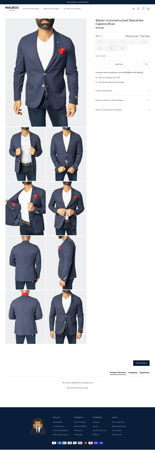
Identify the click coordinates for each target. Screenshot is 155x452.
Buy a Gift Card (118, 422)
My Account (116, 430)
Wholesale (78, 434)
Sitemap (96, 434)
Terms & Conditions (60, 430)
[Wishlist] (143, 8)
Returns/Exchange (119, 426)
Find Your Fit (117, 434)
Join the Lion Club (99, 430)
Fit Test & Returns (72, 9)
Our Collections (31, 9)
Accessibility (57, 422)
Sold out (119, 64)
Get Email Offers (80, 426)
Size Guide (145, 36)
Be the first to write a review (77, 388)
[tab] (118, 373)
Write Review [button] (141, 363)
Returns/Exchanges (60, 434)
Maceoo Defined (51, 9)
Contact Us (78, 430)
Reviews (96, 422)
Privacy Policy (58, 426)
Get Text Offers (80, 422)
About (95, 426)
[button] (146, 64)
